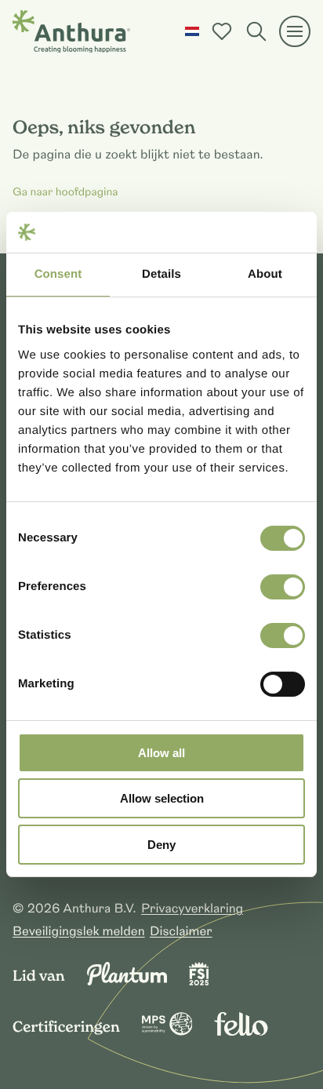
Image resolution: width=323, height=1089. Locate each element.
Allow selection (162, 798)
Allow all (161, 752)
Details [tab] (161, 274)
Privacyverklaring (192, 908)
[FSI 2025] (199, 981)
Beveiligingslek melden (79, 931)
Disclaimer (181, 931)
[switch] (282, 586)
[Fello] (240, 1032)
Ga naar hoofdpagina (65, 193)
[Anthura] (71, 31)
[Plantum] (127, 981)
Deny (161, 844)
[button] (192, 31)
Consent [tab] (58, 274)
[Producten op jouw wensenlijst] (222, 31)
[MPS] (167, 1032)
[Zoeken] (256, 31)
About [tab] (265, 274)
